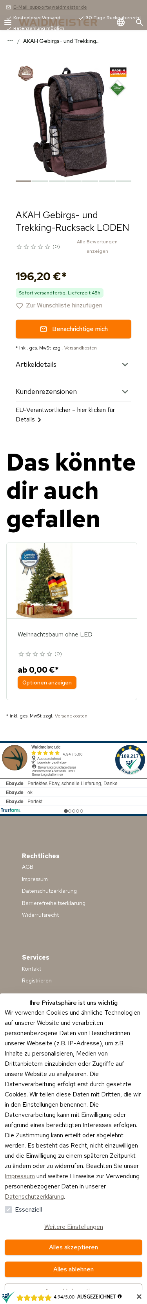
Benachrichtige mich (80, 329)
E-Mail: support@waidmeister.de (50, 7)
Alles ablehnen (73, 1269)
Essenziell (28, 1209)
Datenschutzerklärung (34, 1196)
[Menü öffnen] (8, 22)
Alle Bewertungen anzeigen (97, 246)
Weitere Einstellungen (73, 1227)
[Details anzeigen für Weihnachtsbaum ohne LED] (44, 580)
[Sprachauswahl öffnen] (121, 22)
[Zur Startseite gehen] (66, 22)
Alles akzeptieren (73, 1247)
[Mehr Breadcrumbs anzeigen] (10, 40)
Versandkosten (80, 348)
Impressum (20, 1176)
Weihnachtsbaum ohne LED (55, 634)
